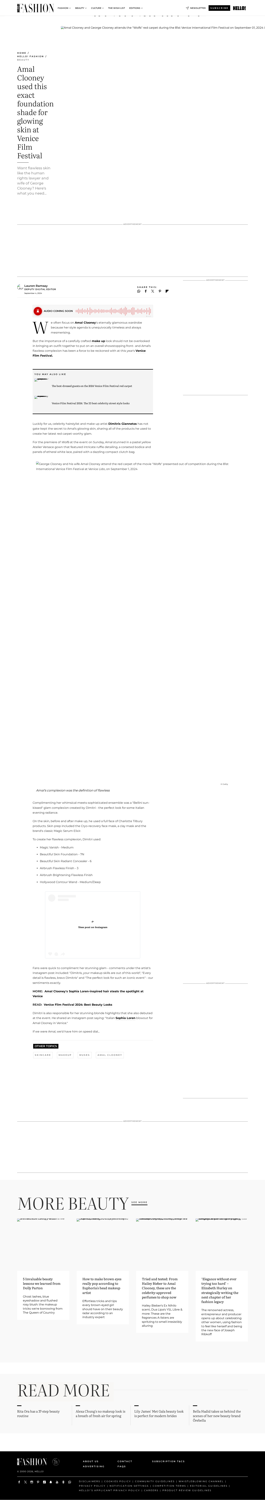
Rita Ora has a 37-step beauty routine (38, 1413)
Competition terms (169, 1485)
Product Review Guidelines (186, 1490)
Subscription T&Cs (164, 1461)
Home (21, 53)
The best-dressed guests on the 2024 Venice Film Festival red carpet (92, 386)
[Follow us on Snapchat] (50, 1482)
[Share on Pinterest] (160, 291)
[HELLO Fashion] (35, 8)
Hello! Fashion (30, 56)
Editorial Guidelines (209, 1485)
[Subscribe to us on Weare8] (63, 1482)
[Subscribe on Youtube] (57, 1482)
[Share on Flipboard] (167, 291)
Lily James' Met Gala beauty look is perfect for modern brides (159, 1413)
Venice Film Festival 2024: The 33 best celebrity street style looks (90, 403)
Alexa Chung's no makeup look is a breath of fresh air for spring (100, 1413)
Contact (125, 1461)
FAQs (122, 1466)
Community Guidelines (155, 1481)
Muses (84, 1055)
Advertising (94, 1466)
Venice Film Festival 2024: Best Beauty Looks (78, 1004)
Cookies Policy (117, 1481)
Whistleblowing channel (201, 1481)
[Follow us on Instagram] (31, 1482)
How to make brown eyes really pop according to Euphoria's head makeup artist (101, 1285)
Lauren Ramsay (36, 286)
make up (98, 341)
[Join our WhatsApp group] (69, 1482)
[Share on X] (152, 291)
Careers (151, 1490)
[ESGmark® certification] (54, 1461)
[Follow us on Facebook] (19, 1482)
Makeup (65, 1055)
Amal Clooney (85, 322)
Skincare (43, 1055)
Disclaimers (89, 1481)
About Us (91, 1461)
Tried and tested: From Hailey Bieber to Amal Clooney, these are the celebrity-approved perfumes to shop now (160, 1288)
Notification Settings (129, 1485)
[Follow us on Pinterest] (38, 1482)
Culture (96, 8)
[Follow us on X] (25, 1482)
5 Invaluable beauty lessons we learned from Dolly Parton (41, 1283)
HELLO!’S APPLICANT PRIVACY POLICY (109, 1490)
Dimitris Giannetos (122, 423)
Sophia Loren (125, 1018)
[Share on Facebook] (146, 291)
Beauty (79, 8)
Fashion (63, 8)
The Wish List (116, 8)
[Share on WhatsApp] (138, 291)
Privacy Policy (92, 1485)
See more (139, 1202)
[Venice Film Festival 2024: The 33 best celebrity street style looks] (41, 403)
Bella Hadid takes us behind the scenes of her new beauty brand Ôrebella (217, 1416)
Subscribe (219, 8)
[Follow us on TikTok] (44, 1482)
